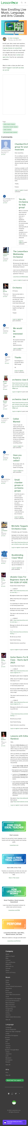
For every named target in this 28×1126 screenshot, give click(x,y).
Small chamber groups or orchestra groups (18, 485)
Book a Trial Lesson (14, 878)
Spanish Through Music (12, 1050)
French (8, 1044)
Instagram (12, 1093)
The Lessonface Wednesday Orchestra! (20, 254)
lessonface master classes (11, 127)
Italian (8, 1052)
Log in (16, 190)
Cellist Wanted (16, 420)
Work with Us (9, 966)
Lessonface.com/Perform (14, 941)
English (8, 1039)
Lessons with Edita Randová (19, 737)
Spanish (8, 1037)
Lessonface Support (6, 254)
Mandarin (8, 1058)
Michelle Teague (5, 382)
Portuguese (9, 1060)
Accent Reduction (11, 1029)
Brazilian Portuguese (12, 1035)
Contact (8, 960)
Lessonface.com (14, 845)
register (22, 190)
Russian (8, 1062)
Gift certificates (10, 962)
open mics (6, 57)
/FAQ (18, 910)
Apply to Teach (10, 956)
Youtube (19, 1093)
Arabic (7, 1033)
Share (7, 970)
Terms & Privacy (10, 972)
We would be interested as (17, 332)
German (8, 1046)
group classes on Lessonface (13, 48)
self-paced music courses (10, 132)
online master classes (9, 124)
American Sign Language (13, 1031)
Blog (7, 958)
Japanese (8, 1054)
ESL (7, 1041)
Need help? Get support (14, 1080)
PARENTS (8, 964)
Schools (8, 968)
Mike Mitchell (5, 290)
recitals (18, 55)
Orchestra (17, 287)
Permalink (3, 154)
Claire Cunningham (14, 38)
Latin (7, 1056)
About (7, 954)
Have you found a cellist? (17, 458)
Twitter (16, 1093)
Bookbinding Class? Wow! (17, 556)
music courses (7, 129)
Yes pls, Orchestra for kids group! (23, 203)
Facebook (9, 1093)
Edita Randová (3, 738)
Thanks (17, 357)
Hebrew (8, 1048)
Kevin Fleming (3, 579)
